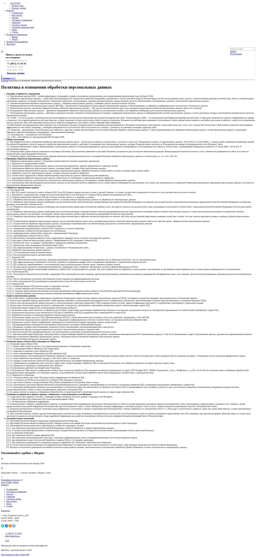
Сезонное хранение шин (23, 27)
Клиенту (10, 10)
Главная (4, 80)
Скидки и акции (19, 25)
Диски (15, 39)
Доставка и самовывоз (22, 20)
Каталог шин (18, 6)
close (3, 482)
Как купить (17, 15)
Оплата (15, 18)
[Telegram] (13, 525)
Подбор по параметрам (16, 34)
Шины (15, 37)
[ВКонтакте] (6, 525)
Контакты (10, 44)
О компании (17, 13)
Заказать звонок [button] (16, 73)
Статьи (15, 32)
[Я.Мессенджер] (2, 525)
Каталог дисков (19, 8)
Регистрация (236, 54)
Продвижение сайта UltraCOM (15, 555)
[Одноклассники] (10, 525)
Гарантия (16, 22)
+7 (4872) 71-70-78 (13, 533)
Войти (233, 51)
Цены (14, 30)
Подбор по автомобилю (17, 42)
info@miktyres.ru (12, 536)
